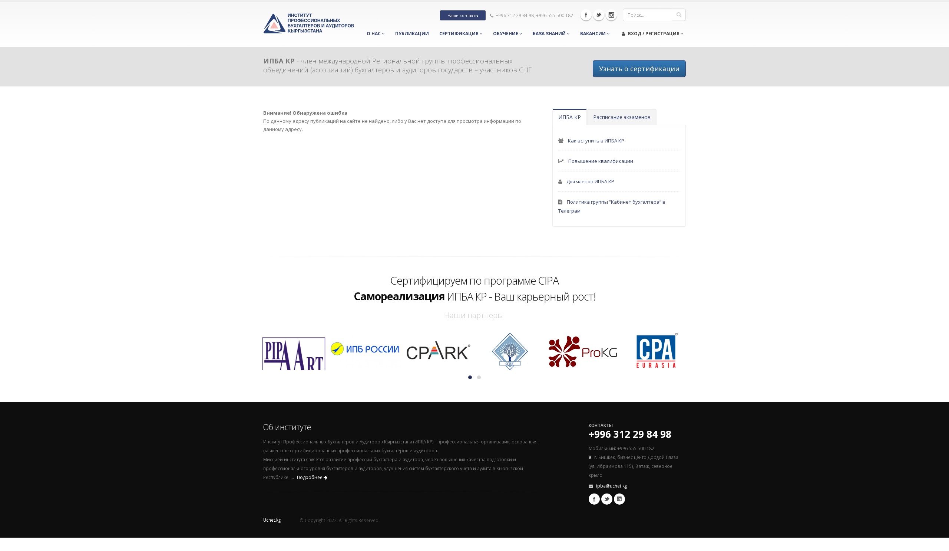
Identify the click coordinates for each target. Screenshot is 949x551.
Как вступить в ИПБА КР (596, 140)
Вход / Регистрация (654, 33)
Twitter (598, 14)
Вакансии (593, 33)
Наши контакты (462, 15)
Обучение (506, 33)
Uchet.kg (272, 520)
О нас (374, 33)
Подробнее (310, 477)
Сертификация (459, 33)
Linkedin (619, 499)
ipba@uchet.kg (611, 486)
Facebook (586, 14)
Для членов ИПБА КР (590, 181)
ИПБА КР (569, 117)
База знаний (550, 33)
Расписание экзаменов (622, 117)
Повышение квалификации (600, 161)
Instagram (611, 14)
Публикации (412, 33)
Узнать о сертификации (639, 68)
